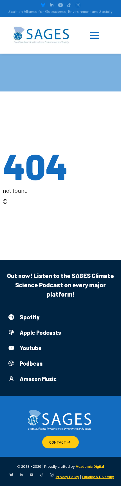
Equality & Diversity (98, 477)
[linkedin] (52, 5)
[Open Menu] (99, 35)
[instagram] (78, 5)
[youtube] (60, 5)
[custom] (43, 5)
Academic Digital (90, 466)
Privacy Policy (67, 477)
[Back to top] (109, 474)
